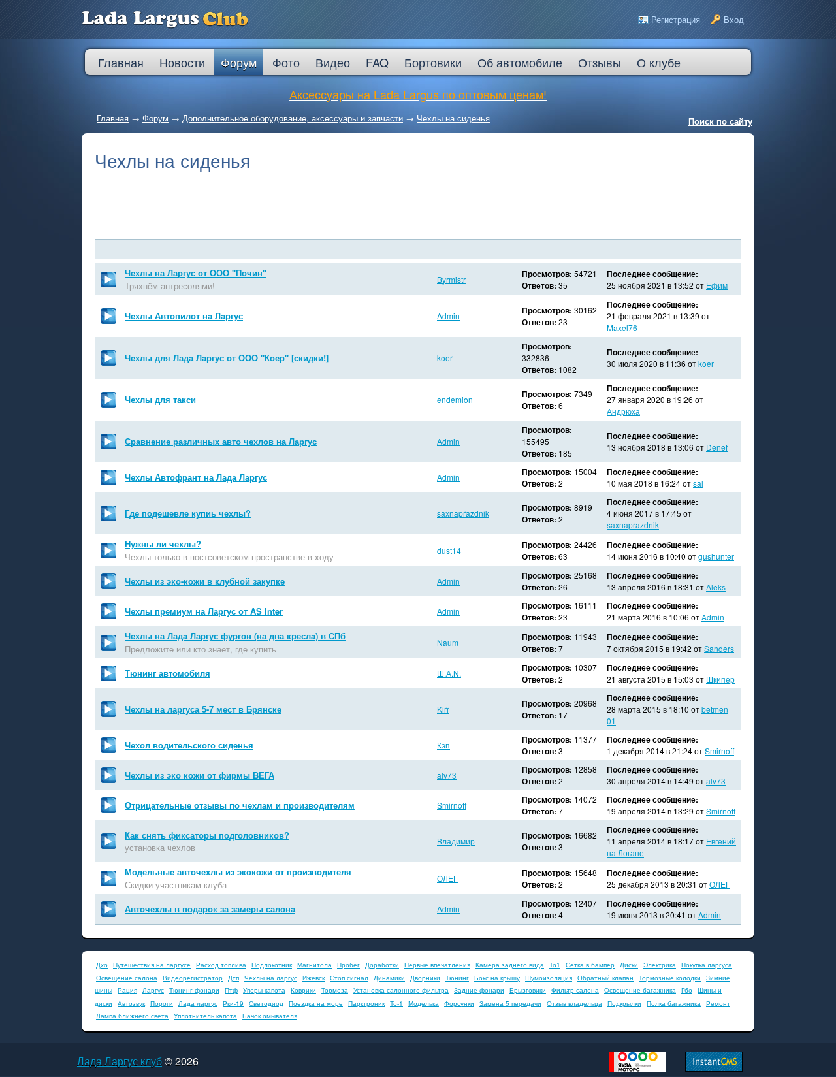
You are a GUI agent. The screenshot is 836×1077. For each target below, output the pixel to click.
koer (445, 357)
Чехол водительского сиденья (189, 745)
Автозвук (131, 1003)
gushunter (716, 556)
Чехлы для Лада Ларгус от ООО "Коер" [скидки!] (227, 357)
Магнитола (314, 964)
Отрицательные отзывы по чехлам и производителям (240, 805)
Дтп (233, 977)
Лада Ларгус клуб (119, 1061)
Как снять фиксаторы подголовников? (207, 835)
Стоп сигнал (349, 977)
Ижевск (313, 977)
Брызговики (527, 990)
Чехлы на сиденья (453, 118)
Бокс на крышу (497, 977)
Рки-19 (233, 1003)
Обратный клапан (605, 977)
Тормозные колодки (670, 977)
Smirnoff (719, 750)
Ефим (717, 285)
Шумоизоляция (548, 977)
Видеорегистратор (193, 977)
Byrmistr (451, 279)
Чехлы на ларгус (270, 977)
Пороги (161, 1003)
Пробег (348, 964)
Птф (231, 990)
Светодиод (266, 1003)
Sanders (719, 648)
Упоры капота (264, 990)
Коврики (303, 990)
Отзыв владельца (574, 1003)
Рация (127, 990)
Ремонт (718, 1003)
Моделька (423, 1003)
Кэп (443, 744)
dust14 (449, 550)
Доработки (382, 964)
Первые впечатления (437, 964)
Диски (629, 964)
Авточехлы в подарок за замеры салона (210, 909)
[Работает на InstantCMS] (714, 1068)
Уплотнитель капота (205, 1015)
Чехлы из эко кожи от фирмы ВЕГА (199, 775)
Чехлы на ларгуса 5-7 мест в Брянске (203, 709)
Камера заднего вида (509, 964)
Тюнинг (457, 977)
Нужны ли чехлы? (163, 544)
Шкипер (720, 678)
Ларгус (153, 990)
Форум (155, 118)
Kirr (443, 709)
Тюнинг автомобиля (167, 673)
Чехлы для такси (160, 399)
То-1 (396, 1003)
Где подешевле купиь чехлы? (188, 513)
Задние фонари (479, 990)
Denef (717, 447)
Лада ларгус (197, 1003)
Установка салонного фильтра (401, 990)
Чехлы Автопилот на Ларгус (184, 316)
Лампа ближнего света (132, 1015)
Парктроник (366, 1003)
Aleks (716, 586)
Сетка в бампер (590, 964)
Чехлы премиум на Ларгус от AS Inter (204, 611)
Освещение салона (126, 977)
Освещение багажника (640, 990)
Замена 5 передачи (510, 1003)
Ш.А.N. (449, 673)
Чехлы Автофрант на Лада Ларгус (196, 477)
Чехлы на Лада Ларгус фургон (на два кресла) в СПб (235, 636)
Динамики (389, 977)
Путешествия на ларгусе (152, 964)
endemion (455, 399)
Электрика (659, 964)
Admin (448, 315)
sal (698, 483)
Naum (447, 642)
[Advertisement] (418, 206)
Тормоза (334, 990)
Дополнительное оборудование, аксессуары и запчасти (292, 118)
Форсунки (459, 1003)
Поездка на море (316, 1003)
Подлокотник (271, 964)
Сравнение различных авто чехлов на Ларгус (221, 441)
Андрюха (623, 411)
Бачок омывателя (269, 1015)
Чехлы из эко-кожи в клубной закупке (205, 581)
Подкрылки (624, 1003)
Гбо (686, 990)
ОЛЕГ (447, 878)
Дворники (425, 977)
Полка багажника (674, 1003)
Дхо (102, 964)
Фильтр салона (575, 990)
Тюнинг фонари (194, 990)
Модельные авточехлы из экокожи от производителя (238, 871)
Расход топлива (221, 964)
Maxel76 (622, 327)
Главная (113, 118)
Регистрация (675, 19)
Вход (734, 19)
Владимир (456, 840)
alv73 (447, 774)
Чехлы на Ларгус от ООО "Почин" (195, 272)
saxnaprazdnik (463, 513)
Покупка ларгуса (706, 964)
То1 (554, 964)
